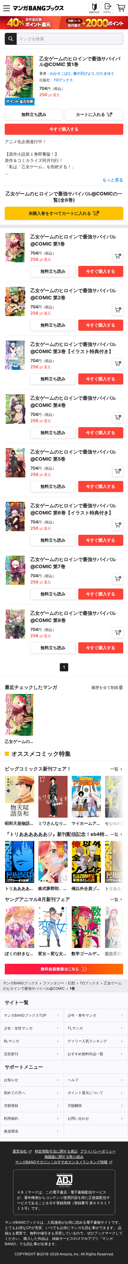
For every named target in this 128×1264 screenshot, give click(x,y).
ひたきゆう (105, 73)
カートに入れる (90, 114)
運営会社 (20, 1151)
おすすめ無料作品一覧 (85, 1054)
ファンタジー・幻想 (59, 983)
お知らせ (11, 1080)
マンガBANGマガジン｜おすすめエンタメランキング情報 (61, 1162)
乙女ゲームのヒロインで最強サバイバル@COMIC (19, 741)
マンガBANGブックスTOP (25, 1015)
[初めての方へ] (94, 8)
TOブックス (63, 80)
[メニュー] (6, 8)
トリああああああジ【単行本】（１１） (19, 888)
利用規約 (11, 1118)
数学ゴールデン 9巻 (86, 954)
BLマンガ (11, 1041)
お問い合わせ (78, 1118)
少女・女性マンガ (18, 1028)
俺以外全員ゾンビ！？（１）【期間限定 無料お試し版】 (86, 888)
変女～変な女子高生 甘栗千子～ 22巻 (52, 954)
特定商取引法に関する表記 (56, 1151)
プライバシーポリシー (98, 1151)
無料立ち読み (33, 114)
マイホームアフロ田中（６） (86, 823)
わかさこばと (60, 73)
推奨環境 (11, 1131)
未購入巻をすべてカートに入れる (60, 213)
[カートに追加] (117, 256)
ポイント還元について (85, 1092)
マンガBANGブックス (20, 983)
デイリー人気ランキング (87, 1041)
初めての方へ (14, 1092)
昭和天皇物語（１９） (17, 823)
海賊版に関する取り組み (64, 1156)
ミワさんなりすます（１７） (52, 823)
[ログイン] (107, 7)
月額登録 (11, 1105)
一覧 (114, 768)
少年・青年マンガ (82, 1015)
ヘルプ (73, 1080)
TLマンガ (75, 1028)
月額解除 (75, 1105)
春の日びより (84, 73)
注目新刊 (11, 1054)
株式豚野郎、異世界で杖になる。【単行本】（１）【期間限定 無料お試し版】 (52, 888)
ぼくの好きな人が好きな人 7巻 (19, 954)
